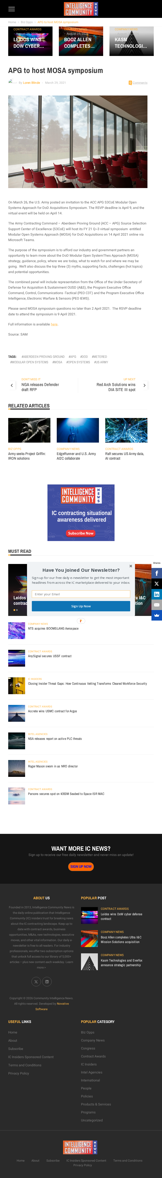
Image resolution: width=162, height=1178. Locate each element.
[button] (81, 570)
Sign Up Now (81, 606)
